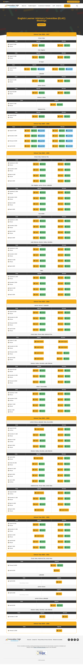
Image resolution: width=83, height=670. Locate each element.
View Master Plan (41, 24)
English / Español (39, 341)
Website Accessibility (57, 639)
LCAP (54, 5)
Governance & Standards (44, 5)
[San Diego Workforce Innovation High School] (12, 5)
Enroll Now (67, 5)
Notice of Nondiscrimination (40, 647)
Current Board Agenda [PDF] (73, 1)
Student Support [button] (32, 5)
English (35, 45)
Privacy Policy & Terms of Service (45, 639)
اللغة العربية (42, 69)
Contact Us (58, 5)
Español (42, 45)
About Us (24, 5)
